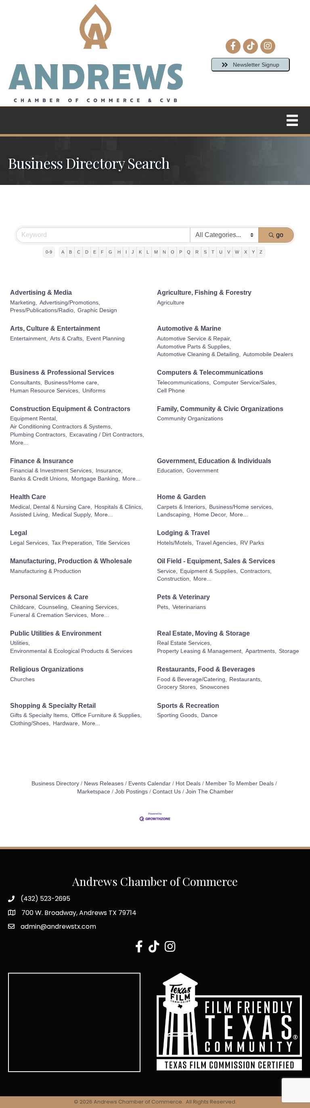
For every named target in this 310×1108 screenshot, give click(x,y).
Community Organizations (190, 419)
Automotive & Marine (189, 328)
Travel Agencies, (217, 543)
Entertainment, (29, 339)
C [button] (78, 252)
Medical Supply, (72, 515)
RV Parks (252, 543)
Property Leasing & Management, (200, 651)
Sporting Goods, (178, 715)
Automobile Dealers (268, 354)
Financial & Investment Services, (51, 471)
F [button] (102, 252)
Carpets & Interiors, (182, 507)
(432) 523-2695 (45, 898)
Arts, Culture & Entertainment (55, 328)
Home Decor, (210, 515)
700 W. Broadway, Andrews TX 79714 (78, 912)
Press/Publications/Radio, (42, 310)
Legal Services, (29, 543)
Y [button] (253, 252)
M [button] (156, 252)
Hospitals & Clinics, (118, 507)
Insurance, (109, 471)
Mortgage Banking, (95, 479)
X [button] (245, 252)
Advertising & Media (41, 292)
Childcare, (23, 607)
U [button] (220, 252)
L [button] (148, 252)
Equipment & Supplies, (209, 571)
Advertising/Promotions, (70, 303)
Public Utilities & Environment (55, 633)
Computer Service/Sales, (244, 383)
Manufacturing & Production (45, 571)
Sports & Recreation (188, 705)
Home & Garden (181, 496)
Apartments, (260, 651)
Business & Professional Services (62, 372)
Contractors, (256, 571)
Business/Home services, (241, 507)
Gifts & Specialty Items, (39, 715)
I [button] (126, 252)
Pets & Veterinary (183, 597)
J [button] (133, 252)
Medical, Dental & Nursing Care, (51, 507)
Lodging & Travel (183, 532)
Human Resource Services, (45, 391)
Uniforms (93, 391)
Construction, (174, 579)
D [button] (86, 252)
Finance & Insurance (41, 460)
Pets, (163, 607)
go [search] (279, 234)
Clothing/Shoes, (30, 723)
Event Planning (105, 339)
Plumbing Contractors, (38, 435)
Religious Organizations (47, 669)
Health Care (28, 496)
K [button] (140, 252)
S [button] (205, 252)
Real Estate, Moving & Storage (203, 633)
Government (202, 471)
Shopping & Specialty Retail (53, 705)
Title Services (113, 543)
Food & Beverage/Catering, (192, 679)
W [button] (237, 252)
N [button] (164, 252)
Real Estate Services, (184, 643)
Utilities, (20, 643)
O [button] (172, 252)
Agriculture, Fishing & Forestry (204, 292)
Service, (167, 571)
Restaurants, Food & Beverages (206, 669)
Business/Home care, (71, 383)
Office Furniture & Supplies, (106, 715)
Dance (209, 715)
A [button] (62, 252)
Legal (18, 532)
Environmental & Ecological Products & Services (71, 651)
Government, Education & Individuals (214, 460)
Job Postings (131, 792)
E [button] (94, 252)
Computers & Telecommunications (210, 372)
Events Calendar (149, 784)
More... (19, 443)
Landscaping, (174, 515)
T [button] (213, 252)
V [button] (228, 252)
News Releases (104, 784)
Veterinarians (189, 607)
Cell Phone (171, 391)
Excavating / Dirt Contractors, (106, 435)
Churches (22, 679)
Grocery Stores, (177, 687)
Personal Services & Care (49, 597)
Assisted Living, (30, 515)
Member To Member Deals (239, 784)
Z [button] (261, 252)
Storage (289, 651)
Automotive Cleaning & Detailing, (199, 354)
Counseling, (53, 607)
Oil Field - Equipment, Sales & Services (216, 561)
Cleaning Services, (95, 607)
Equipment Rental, (33, 419)
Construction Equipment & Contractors (70, 408)
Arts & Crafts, (67, 339)
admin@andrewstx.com (58, 926)
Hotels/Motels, (175, 543)
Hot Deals (188, 784)
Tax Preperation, (73, 543)
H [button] (119, 252)
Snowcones (214, 687)
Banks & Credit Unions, (39, 479)
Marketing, (23, 303)
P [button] (180, 252)
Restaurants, (245, 679)
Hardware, (66, 723)
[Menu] (292, 120)
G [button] (110, 252)
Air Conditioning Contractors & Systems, (61, 427)
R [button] (197, 252)
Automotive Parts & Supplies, (194, 347)
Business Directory (55, 784)
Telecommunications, (184, 383)
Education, (170, 471)
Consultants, (26, 383)
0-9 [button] (49, 252)
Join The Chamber (209, 792)
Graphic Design (97, 310)
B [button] (70, 252)
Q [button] (189, 252)
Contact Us (167, 792)
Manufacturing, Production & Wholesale (71, 561)
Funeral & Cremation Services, (49, 615)
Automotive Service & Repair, (194, 339)
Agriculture (170, 303)
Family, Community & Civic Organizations (220, 408)
